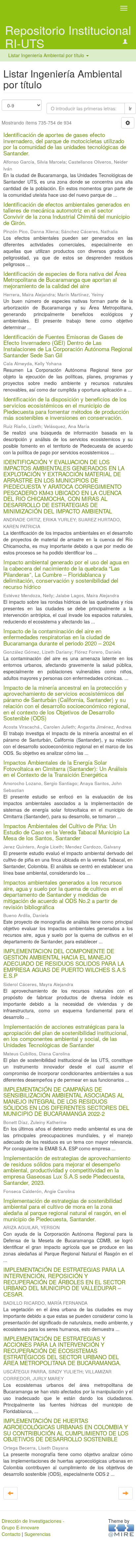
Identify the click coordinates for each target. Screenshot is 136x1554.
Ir (130, 108)
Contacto (11, 1534)
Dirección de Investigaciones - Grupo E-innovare (33, 1524)
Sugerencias (37, 1534)
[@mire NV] (121, 1530)
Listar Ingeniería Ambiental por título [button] (46, 55)
